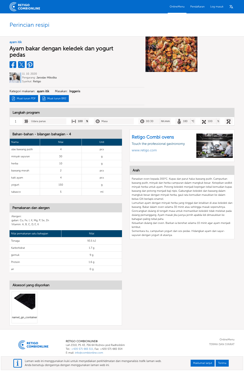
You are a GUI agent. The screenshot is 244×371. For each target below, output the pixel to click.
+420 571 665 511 (82, 349)
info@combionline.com (89, 352)
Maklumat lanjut (202, 363)
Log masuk (216, 6)
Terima (222, 363)
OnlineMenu (177, 6)
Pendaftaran (197, 6)
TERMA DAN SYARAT (221, 344)
